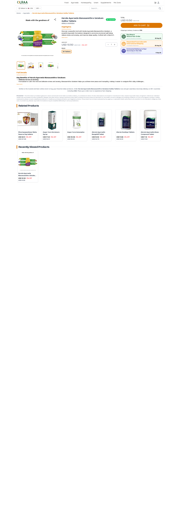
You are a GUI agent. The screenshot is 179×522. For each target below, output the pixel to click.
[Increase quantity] (114, 44)
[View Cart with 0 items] (155, 3)
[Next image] (55, 37)
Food (66, 3)
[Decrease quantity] (108, 44)
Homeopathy (86, 3)
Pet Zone (117, 3)
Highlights (66, 27)
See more (64, 37)
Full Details (22, 72)
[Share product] (55, 19)
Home (19, 13)
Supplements (106, 3)
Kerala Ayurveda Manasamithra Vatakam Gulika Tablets (53, 13)
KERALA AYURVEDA (68, 23)
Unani (96, 3)
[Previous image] (19, 37)
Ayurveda (74, 3)
